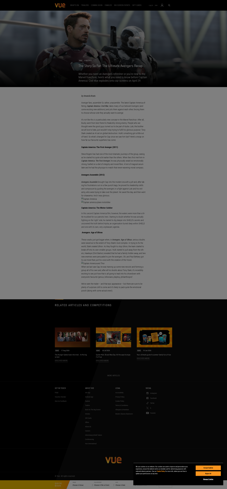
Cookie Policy (161, 471)
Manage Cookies (208, 479)
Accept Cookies (208, 468)
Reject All (208, 473)
